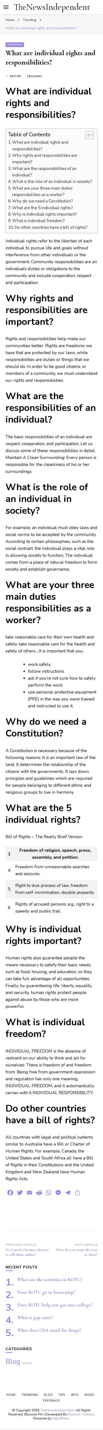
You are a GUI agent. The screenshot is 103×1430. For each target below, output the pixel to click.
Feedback (51, 1401)
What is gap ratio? (35, 1318)
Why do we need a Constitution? (42, 201)
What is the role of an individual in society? (52, 181)
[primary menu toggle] (6, 7)
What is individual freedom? (38, 221)
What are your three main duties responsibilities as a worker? (42, 191)
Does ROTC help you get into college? (54, 1305)
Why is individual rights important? (44, 214)
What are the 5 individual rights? (42, 208)
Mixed (90, 1395)
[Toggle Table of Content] (87, 135)
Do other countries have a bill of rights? (51, 227)
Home (11, 1395)
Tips (61, 1395)
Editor (15, 76)
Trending (14, 44)
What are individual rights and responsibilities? (40, 146)
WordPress (60, 1418)
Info (75, 1395)
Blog (13, 1361)
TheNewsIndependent (52, 7)
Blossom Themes (81, 1414)
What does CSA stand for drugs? (49, 1330)
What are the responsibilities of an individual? (44, 172)
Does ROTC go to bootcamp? (46, 1292)
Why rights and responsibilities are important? (44, 159)
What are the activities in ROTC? (49, 1280)
